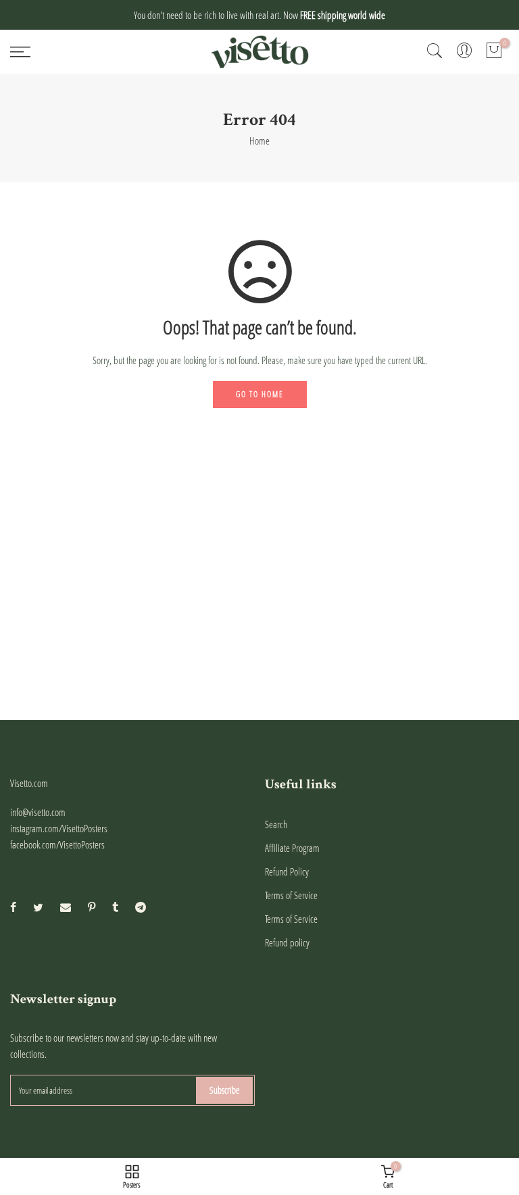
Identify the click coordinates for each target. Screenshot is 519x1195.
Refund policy (287, 942)
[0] (494, 52)
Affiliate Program (292, 848)
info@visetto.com (38, 812)
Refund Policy (287, 871)
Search (276, 824)
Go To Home (260, 394)
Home (259, 140)
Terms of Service (291, 895)
